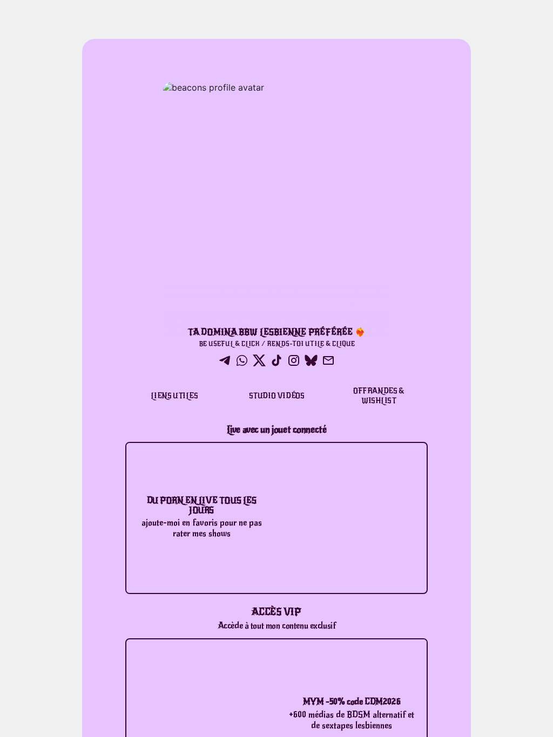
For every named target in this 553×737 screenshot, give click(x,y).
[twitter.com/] (259, 361)
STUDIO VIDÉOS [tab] (277, 395)
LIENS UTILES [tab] (174, 395)
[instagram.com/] (293, 361)
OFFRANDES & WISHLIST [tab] (378, 395)
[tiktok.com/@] (276, 361)
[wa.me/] (242, 361)
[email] (328, 361)
